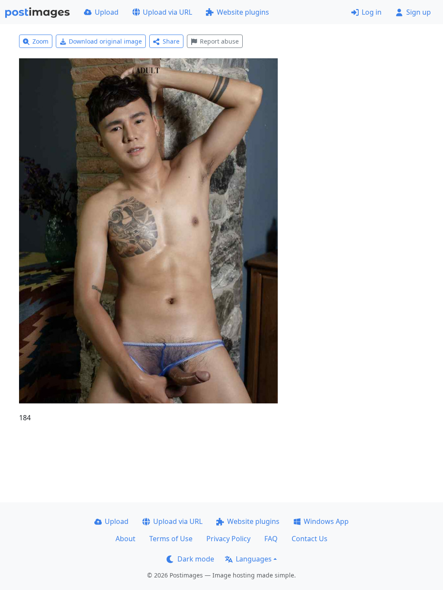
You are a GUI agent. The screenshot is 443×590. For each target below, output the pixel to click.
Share (171, 41)
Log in (372, 12)
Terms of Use (171, 538)
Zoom (40, 41)
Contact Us (309, 538)
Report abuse (219, 41)
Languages (254, 559)
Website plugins (243, 12)
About (125, 538)
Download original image (105, 41)
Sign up (418, 12)
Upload (107, 12)
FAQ (271, 538)
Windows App (326, 521)
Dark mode (195, 559)
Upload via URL (167, 12)
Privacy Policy (228, 538)
